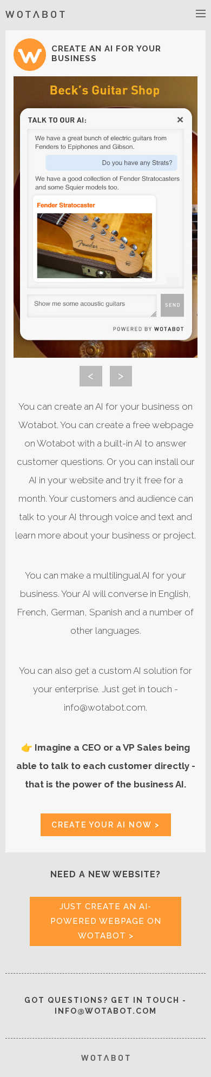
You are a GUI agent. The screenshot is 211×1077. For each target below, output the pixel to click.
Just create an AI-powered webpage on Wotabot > (105, 921)
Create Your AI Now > (105, 824)
